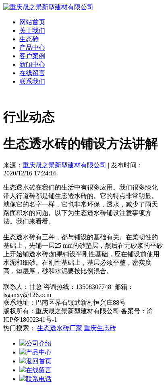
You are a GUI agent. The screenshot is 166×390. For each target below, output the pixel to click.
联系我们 (32, 81)
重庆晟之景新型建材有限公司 (64, 165)
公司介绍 (39, 343)
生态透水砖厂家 (59, 328)
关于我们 (32, 30)
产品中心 (32, 47)
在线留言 (32, 73)
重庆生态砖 (100, 328)
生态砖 (29, 39)
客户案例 (32, 56)
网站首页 (32, 22)
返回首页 (39, 361)
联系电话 (39, 378)
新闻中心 (32, 64)
